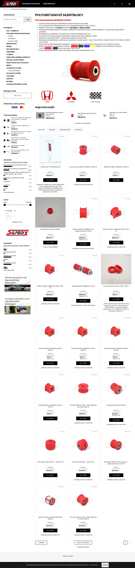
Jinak (5, 189)
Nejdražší (52, 130)
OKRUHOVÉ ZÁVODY (10, 252)
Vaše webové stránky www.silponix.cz (15, 169)
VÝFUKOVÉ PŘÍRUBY (14, 71)
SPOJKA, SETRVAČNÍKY (15, 60)
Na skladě (11, 211)
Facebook (7, 185)
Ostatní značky (13, 41)
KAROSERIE (10, 52)
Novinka (9, 216)
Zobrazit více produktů (82, 123)
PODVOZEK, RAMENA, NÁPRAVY (18, 57)
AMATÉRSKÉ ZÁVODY (10, 263)
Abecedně (78, 130)
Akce (9, 213)
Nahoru (41, 542)
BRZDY (9, 65)
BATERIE (9, 81)
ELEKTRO (9, 79)
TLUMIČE (9, 54)
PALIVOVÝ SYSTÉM (13, 73)
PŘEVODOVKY (11, 44)
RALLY (5, 248)
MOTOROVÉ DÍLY (12, 49)
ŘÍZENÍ (8, 46)
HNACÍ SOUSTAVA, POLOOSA (17, 63)
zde (99, 565)
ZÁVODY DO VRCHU (10, 256)
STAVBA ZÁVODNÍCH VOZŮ (16, 84)
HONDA (10, 36)
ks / (17, 95)
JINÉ (5, 267)
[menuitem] (31, 3)
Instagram (7, 181)
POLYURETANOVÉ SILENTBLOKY (18, 33)
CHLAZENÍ (10, 76)
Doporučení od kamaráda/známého (15, 165)
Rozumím (105, 565)
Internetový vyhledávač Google (14, 178)
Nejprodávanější (65, 130)
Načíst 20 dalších (83, 542)
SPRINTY (6, 259)
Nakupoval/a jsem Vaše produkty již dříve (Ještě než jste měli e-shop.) (17, 173)
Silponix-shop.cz (68, 556)
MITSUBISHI (11, 39)
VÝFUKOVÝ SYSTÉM (13, 68)
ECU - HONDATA (12, 31)
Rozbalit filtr (17, 222)
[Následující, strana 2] (125, 542)
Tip (8, 219)
